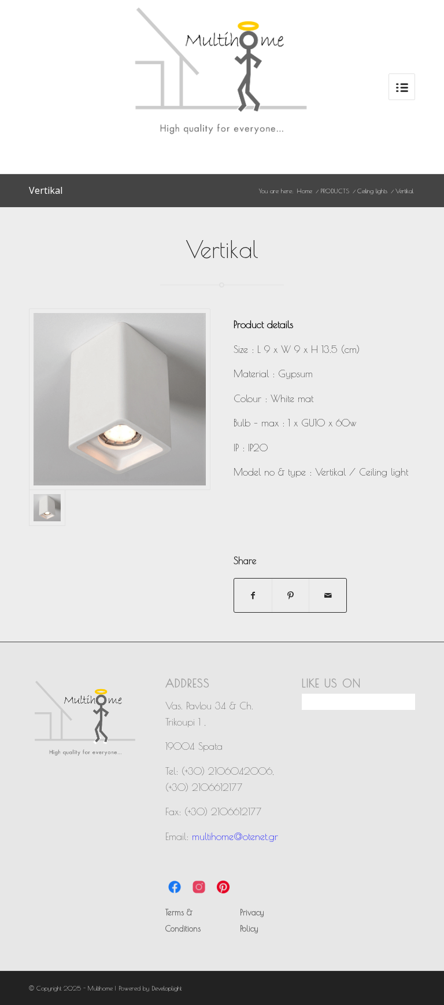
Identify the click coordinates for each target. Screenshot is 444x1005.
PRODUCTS (334, 190)
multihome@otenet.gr (235, 836)
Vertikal (45, 190)
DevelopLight (166, 988)
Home (304, 190)
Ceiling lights (372, 190)
